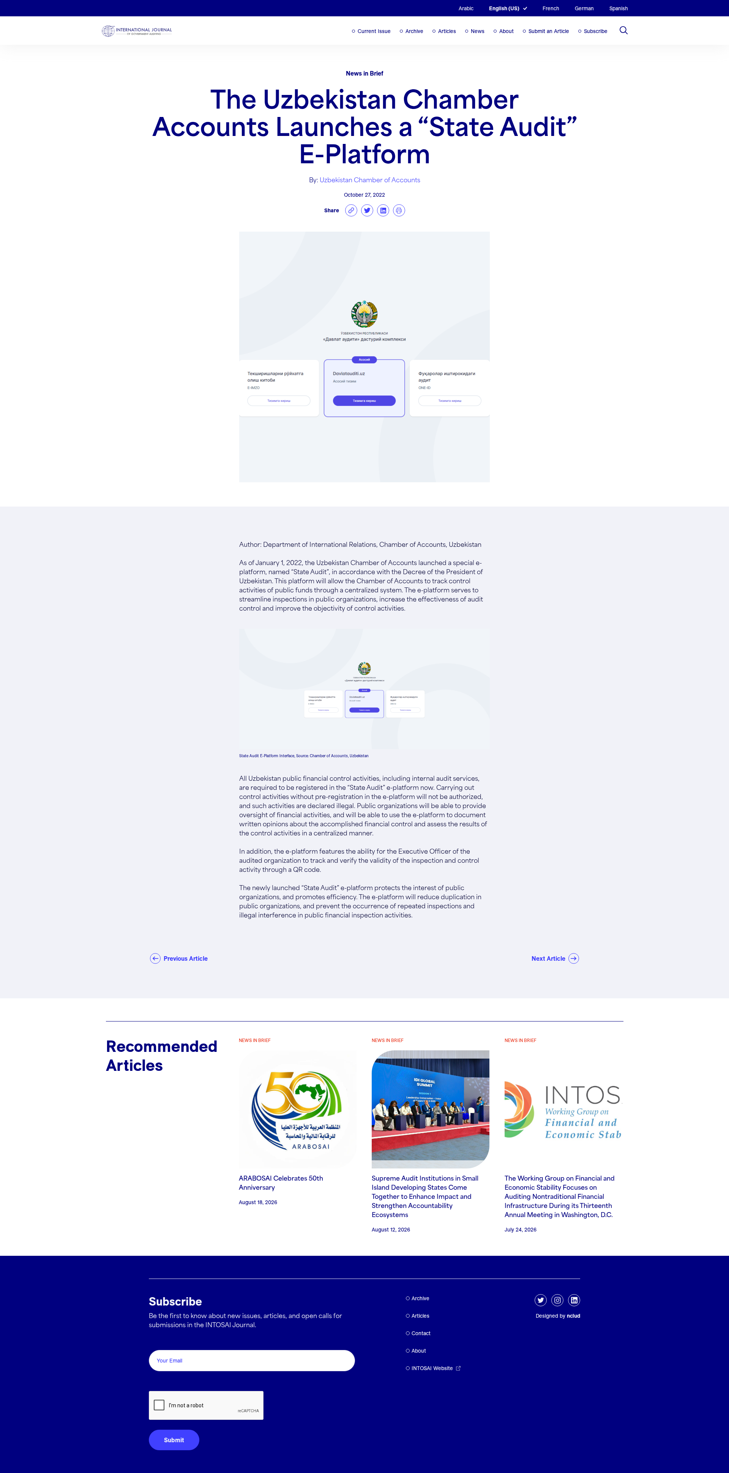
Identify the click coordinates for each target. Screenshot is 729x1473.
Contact (421, 1333)
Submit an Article (549, 31)
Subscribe (596, 31)
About (506, 31)
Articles (447, 31)
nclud (573, 1315)
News (477, 31)
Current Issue (374, 31)
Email (158, 1341)
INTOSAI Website (432, 1368)
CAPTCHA (167, 1382)
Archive (414, 31)
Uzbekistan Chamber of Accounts (370, 180)
